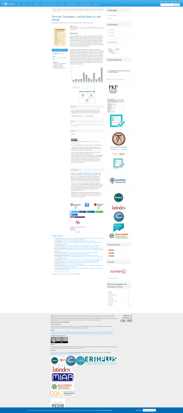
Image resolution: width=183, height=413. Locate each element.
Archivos (24, 4)
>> (69, 272)
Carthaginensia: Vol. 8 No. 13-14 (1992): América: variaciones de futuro (83, 261)
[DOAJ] (62, 393)
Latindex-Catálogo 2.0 (60, 352)
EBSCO (52, 352)
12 (56, 272)
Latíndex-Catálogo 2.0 (164, 1)
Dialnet (66, 352)
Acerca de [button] (95, 4)
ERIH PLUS (124, 149)
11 (54, 272)
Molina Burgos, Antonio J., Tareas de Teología (77, 268)
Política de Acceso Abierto (85, 4)
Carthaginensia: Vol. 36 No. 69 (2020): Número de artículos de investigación (72, 254)
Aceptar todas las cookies (149, 410)
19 (66, 272)
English (110, 18)
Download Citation (89, 116)
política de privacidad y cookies (105, 410)
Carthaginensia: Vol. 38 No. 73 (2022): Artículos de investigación (69, 239)
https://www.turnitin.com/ (112, 278)
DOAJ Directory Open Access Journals (71, 354)
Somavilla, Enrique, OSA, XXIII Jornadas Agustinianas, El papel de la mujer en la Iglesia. (84, 238)
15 (60, 272)
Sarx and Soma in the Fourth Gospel (73, 245)
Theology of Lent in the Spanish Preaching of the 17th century (84, 255)
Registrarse (174, 1)
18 (64, 272)
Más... (83, 348)
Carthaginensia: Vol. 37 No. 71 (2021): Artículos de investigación (69, 264)
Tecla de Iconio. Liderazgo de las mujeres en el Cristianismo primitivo (82, 252)
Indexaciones (37, 4)
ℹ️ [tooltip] (94, 91)
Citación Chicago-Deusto (71, 4)
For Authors (111, 32)
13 (57, 272)
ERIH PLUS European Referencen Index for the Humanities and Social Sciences (95, 333)
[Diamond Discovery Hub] (117, 180)
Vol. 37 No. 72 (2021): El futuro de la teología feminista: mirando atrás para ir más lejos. (83, 9)
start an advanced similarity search (66, 274)
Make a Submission (112, 42)
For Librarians (111, 35)
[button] (74, 212)
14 (59, 272)
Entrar (180, 1)
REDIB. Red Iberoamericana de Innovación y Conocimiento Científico (94, 332)
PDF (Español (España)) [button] (59, 50)
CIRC (57, 354)
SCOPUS (53, 332)
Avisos (30, 4)
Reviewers (61, 4)
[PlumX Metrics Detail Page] (77, 222)
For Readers (111, 30)
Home (54, 9)
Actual (19, 4)
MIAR (60, 354)
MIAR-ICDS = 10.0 (115, 149)
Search (177, 4)
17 (63, 272)
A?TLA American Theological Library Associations (66, 332)
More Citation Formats (77, 116)
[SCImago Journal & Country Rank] (115, 79)
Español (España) (112, 15)
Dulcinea (74, 333)
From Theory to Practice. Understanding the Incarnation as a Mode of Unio (79, 241)
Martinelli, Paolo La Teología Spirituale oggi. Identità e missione (80, 265)
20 (67, 272)
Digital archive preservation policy (49, 4)
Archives (59, 9)
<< (52, 272)
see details (77, 232)
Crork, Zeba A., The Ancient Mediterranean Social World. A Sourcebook (82, 262)
